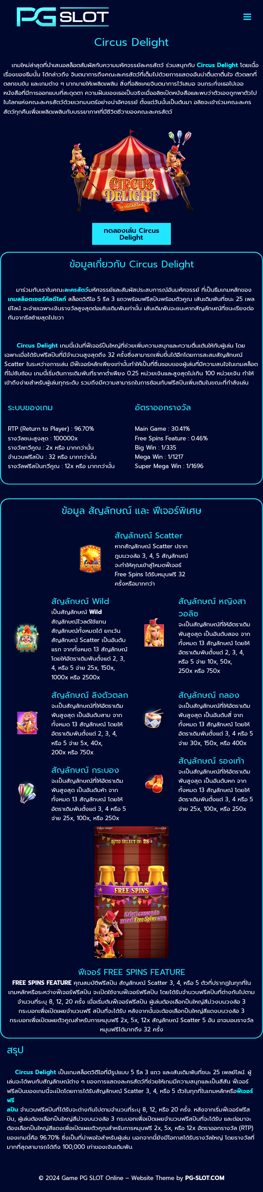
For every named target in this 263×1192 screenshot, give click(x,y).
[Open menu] (247, 16)
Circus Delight (35, 1072)
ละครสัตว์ (76, 289)
